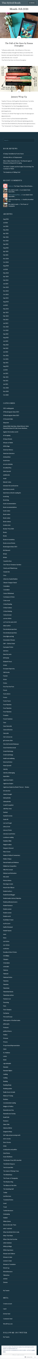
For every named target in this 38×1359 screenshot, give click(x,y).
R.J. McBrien (6, 1052)
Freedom (5, 715)
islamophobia (7, 798)
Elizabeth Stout (7, 661)
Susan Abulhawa (7, 1156)
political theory (7, 1031)
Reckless (5, 1099)
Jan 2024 (5, 283)
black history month (8, 489)
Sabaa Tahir (6, 1124)
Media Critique (7, 859)
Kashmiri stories (7, 816)
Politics (5, 1034)
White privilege (7, 1246)
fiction (5, 679)
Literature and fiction (9, 834)
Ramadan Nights (7, 1070)
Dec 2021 (6, 355)
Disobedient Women (9, 640)
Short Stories (7, 1142)
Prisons (5, 1042)
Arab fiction (6, 460)
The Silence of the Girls (9, 1185)
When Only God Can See (10, 1239)
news (4, 934)
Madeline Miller (7, 841)
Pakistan (5, 970)
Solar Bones (6, 1153)
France (5, 697)
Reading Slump (7, 1085)
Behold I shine (7, 482)
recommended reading (9, 1103)
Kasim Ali (5, 819)
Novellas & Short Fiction (10, 952)
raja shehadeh (7, 1063)
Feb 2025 (5, 255)
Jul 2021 (5, 370)
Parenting (6, 1002)
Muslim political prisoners (10, 902)
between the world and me (10, 485)
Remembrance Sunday (9, 1113)
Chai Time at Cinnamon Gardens (12, 564)
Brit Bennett (6, 550)
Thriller (5, 1192)
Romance (5, 1121)
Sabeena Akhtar (7, 1128)
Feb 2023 (5, 319)
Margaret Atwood (8, 848)
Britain (5, 554)
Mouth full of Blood (8, 887)
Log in (5, 1309)
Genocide (6, 733)
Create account (7, 1303)
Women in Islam (7, 1257)
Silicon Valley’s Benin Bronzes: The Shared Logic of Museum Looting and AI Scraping (17, 162)
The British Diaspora (9, 1164)
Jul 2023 (5, 305)
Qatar (5, 1049)
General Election (8, 729)
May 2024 (6, 273)
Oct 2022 (5, 330)
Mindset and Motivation (10, 873)
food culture (6, 694)
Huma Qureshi (7, 765)
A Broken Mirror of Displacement (12, 157)
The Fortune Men (8, 1167)
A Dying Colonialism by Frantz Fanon (13, 153)
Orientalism (6, 963)
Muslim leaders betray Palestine (12, 898)
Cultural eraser (7, 615)
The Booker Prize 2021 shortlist (12, 1160)
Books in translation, (9, 539)
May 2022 (6, 345)
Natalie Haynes (7, 930)
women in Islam (7, 1261)
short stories (7, 1138)
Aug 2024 (6, 265)
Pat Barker (6, 1013)
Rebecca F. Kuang (8, 1096)
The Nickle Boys (7, 1174)
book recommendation (9, 503)
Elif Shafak (6, 658)
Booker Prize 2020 (8, 529)
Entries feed (6, 1314)
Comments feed (7, 1318)
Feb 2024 (5, 280)
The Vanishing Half (8, 1189)
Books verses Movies (9, 543)
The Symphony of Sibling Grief (11, 172)
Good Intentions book (9, 747)
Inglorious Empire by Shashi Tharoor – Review (16, 787)
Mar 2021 (5, 377)
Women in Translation (9, 1264)
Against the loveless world (10, 432)
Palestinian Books (8, 991)
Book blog (6, 500)
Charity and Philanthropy (10, 568)
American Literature (8, 453)
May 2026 (6, 230)
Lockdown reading (8, 837)
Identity (5, 769)
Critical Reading (7, 604)
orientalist (6, 966)
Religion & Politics (8, 1106)
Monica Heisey (7, 880)
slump (4, 1146)
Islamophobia (7, 801)
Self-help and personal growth (11, 1135)
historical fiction (7, 762)
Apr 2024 (5, 276)
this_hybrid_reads (13, 190)
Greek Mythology (8, 751)
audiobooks (6, 475)
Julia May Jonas (7, 808)
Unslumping (6, 1214)
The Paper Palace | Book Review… (23, 186)
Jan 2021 (5, 384)
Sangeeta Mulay (7, 1131)
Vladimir (5, 1217)
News (4, 938)
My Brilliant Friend (8, 920)
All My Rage (6, 446)
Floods (5, 690)
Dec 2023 (6, 287)
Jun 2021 (5, 373)
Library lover (6, 826)
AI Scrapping (6, 435)
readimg (5, 1074)
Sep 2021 (5, 362)
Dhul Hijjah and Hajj (8, 636)
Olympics (5, 959)
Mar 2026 (5, 237)
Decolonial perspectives (10, 629)
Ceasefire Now (7, 561)
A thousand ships (8, 419)
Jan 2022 (5, 352)
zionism (5, 1278)
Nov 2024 (6, 258)
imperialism (6, 776)
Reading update (7, 1088)
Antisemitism (7, 457)
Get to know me (7, 737)
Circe (4, 575)
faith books (6, 672)
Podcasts (6, 1027)
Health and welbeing (8, 758)
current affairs (7, 618)
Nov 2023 (6, 291)
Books (5, 532)
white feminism (7, 1243)
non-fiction (6, 945)
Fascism (5, 676)
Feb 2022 (5, 348)
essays (5, 665)
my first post (6, 923)
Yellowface (6, 1275)
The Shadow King (8, 1182)
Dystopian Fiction (8, 647)
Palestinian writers (8, 995)
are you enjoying (7, 464)
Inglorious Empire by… (14, 199)
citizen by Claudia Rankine (10, 579)
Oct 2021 (5, 359)
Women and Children (9, 1253)
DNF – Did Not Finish (9, 643)
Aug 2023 (6, 301)
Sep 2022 (5, 334)
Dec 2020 (6, 388)
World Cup (6, 1268)
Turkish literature (8, 1210)
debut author (7, 625)
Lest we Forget (7, 823)
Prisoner (5, 1038)
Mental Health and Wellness (11, 862)
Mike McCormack (8, 869)
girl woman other (8, 740)
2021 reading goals (8, 408)
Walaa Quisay (7, 1221)
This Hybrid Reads (11, 3)
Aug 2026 (6, 219)
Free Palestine (7, 704)
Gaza (4, 722)
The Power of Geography (10, 1178)
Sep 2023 (5, 298)
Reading (5, 1081)
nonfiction (6, 948)
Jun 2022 (5, 341)
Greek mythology (8, 755)
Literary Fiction (7, 830)
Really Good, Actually (9, 1092)
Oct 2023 (5, 294)
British (5, 557)
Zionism (5, 1282)
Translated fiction (8, 1200)
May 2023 (6, 309)
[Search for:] (19, 140)
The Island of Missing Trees (11, 1171)
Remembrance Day (8, 1110)
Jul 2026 (5, 222)
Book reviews (7, 521)
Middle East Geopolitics (9, 866)
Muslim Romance (8, 905)
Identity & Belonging (9, 773)
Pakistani (5, 973)
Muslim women (7, 909)
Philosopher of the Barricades (11, 1020)
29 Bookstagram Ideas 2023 (11, 412)
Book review (6, 514)
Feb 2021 (5, 380)
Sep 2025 (5, 244)
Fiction (5, 683)
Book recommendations (10, 507)
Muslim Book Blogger (9, 895)
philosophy (6, 1024)
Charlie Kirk (6, 572)
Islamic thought (7, 794)
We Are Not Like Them (9, 1225)
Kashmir (5, 812)
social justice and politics (10, 1149)
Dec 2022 (6, 327)
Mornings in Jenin (8, 884)
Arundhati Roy (7, 467)
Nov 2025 (6, 240)
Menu (33, 2)
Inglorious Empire (8, 780)
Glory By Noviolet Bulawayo (11, 744)
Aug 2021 (6, 366)
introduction (6, 790)
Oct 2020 (5, 395)
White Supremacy (8, 1250)
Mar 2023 (5, 316)
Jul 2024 (5, 269)
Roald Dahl (6, 1117)
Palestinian (6, 988)
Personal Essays (7, 1016)
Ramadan (5, 1067)
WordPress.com (8, 1324)
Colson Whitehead (8, 593)
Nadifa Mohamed (8, 927)
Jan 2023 (5, 323)
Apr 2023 (5, 312)
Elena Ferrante (7, 654)
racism (5, 1056)
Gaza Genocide (7, 726)
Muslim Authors (7, 891)
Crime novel (6, 600)
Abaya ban (6, 422)
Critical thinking (7, 611)
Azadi (4, 478)
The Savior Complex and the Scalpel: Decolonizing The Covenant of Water (18, 167)
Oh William (6, 956)
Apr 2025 (5, 251)
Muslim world (7, 916)
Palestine (5, 981)
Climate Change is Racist (10, 582)
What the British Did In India (11, 1232)
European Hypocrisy (9, 668)
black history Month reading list (12, 493)
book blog (6, 496)
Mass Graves (6, 851)
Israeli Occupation (8, 805)
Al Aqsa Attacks (7, 439)
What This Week (8, 1235)
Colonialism (6, 586)
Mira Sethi (6, 877)
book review (6, 511)
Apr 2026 (5, 233)
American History (8, 450)
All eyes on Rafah (8, 442)
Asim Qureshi (7, 471)
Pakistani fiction (7, 977)
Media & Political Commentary (11, 855)
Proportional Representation (11, 1045)
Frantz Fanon (7, 701)
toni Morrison (7, 1196)
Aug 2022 (6, 337)
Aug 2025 (6, 248)
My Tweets (6, 1290)
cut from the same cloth (10, 622)
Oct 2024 (5, 262)
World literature (7, 1271)
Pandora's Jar (7, 999)
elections (5, 651)
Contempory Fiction (9, 597)
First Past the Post (8, 686)
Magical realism (7, 844)
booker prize (6, 525)
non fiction (6, 941)
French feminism (7, 719)
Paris (4, 1006)
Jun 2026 (5, 226)
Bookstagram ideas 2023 (10, 546)
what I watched (7, 1228)
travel (4, 1203)
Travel (5, 1207)
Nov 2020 (6, 391)
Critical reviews (7, 607)
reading (5, 1078)
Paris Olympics (7, 1009)
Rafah (4, 1060)
